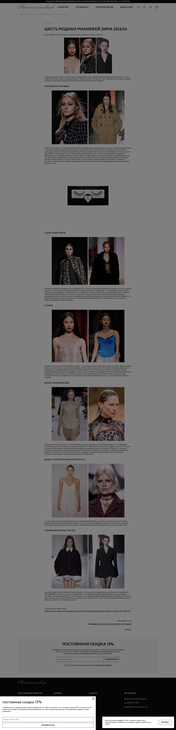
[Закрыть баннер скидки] (93, 698)
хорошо (165, 722)
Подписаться (47, 725)
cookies (120, 720)
